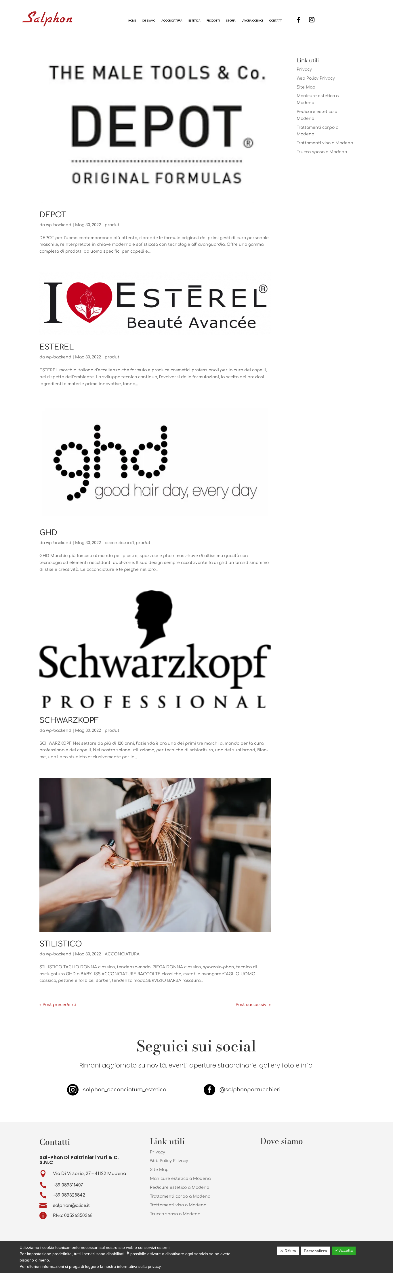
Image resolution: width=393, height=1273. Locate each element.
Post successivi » (253, 1005)
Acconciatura (171, 20)
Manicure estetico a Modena (180, 1178)
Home (132, 20)
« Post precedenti (57, 1005)
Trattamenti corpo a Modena (180, 1196)
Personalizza (315, 1251)
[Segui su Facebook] (298, 19)
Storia (230, 20)
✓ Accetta (344, 1250)
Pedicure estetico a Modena (179, 1187)
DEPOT (52, 215)
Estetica (194, 20)
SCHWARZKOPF (69, 720)
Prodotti (213, 20)
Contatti (275, 20)
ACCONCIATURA (122, 954)
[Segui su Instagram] (311, 19)
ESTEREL (56, 347)
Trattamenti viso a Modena (325, 143)
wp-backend (58, 225)
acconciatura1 (119, 543)
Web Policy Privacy (316, 78)
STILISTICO (60, 944)
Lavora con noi (252, 20)
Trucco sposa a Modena (322, 152)
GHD (48, 533)
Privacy (304, 69)
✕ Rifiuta (288, 1251)
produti (113, 225)
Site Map (306, 87)
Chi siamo (148, 20)
